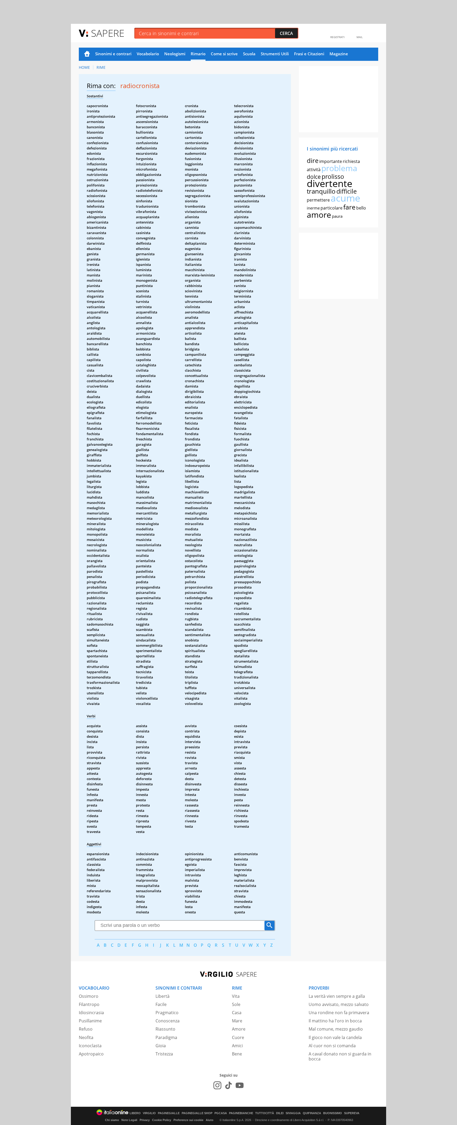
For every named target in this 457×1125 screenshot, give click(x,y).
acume (345, 198)
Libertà (163, 996)
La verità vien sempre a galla (337, 996)
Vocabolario (148, 53)
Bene (237, 1054)
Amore (238, 1029)
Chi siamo (112, 1120)
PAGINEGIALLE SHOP (197, 1113)
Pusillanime (90, 1021)
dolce (314, 176)
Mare (237, 1021)
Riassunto (165, 1029)
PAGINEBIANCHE (241, 1113)
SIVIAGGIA (293, 1113)
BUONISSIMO (332, 1113)
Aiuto (209, 1120)
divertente (329, 183)
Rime (101, 67)
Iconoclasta (90, 1046)
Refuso (86, 1029)
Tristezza (164, 1054)
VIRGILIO (149, 1113)
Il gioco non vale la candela (335, 1037)
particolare (331, 208)
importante (330, 161)
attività (314, 169)
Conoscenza (168, 1021)
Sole (236, 1004)
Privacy (145, 1120)
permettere (318, 200)
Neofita (86, 1037)
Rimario (198, 53)
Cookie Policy (161, 1120)
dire (312, 160)
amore (319, 214)
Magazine (339, 53)
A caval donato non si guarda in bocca (340, 1056)
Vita (236, 996)
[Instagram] (217, 1085)
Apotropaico (91, 1054)
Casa (236, 1012)
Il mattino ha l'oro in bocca (335, 1021)
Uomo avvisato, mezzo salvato (339, 1004)
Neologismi (174, 53)
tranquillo (321, 191)
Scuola (249, 53)
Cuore (238, 1037)
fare (349, 206)
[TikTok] (228, 1085)
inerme (313, 208)
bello (361, 208)
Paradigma (166, 1037)
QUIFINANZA (312, 1113)
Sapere (107, 33)
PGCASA (220, 1113)
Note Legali (129, 1120)
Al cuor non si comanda (332, 1046)
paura (337, 216)
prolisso (333, 176)
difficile (346, 191)
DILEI (280, 1113)
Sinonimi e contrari (113, 53)
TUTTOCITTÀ (264, 1113)
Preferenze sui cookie (188, 1120)
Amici (237, 1046)
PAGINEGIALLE (169, 1113)
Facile (161, 1004)
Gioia (161, 1046)
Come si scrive (224, 53)
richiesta (351, 161)
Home (87, 54)
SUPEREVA (351, 1113)
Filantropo (89, 1004)
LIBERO (135, 1113)
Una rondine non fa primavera (339, 1012)
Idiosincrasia (91, 1012)
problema (339, 168)
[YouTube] (239, 1085)
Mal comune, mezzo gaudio (336, 1029)
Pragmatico (167, 1012)
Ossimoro (88, 996)
